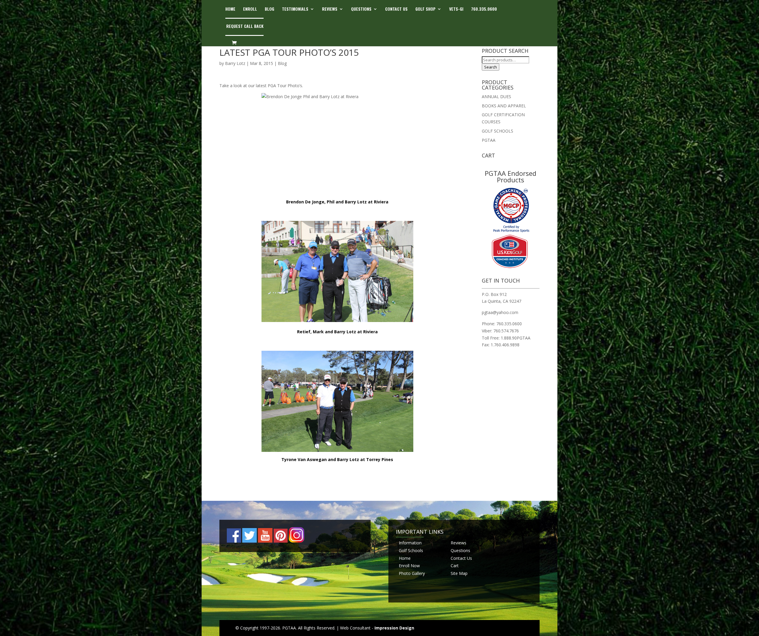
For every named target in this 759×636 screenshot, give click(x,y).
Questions (460, 550)
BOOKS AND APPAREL (504, 106)
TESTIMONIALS (295, 9)
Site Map (459, 573)
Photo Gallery (412, 573)
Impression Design (394, 628)
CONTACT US (396, 9)
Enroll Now (409, 565)
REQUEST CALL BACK (245, 26)
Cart (455, 565)
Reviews (458, 543)
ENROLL (250, 9)
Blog (282, 63)
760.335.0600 (484, 9)
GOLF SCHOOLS (497, 131)
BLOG (269, 9)
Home (405, 558)
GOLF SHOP (425, 9)
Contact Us (461, 558)
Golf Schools (411, 550)
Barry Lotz (235, 63)
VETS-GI (456, 9)
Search (490, 67)
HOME (230, 9)
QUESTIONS (361, 9)
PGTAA (488, 140)
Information (410, 543)
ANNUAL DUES (496, 96)
